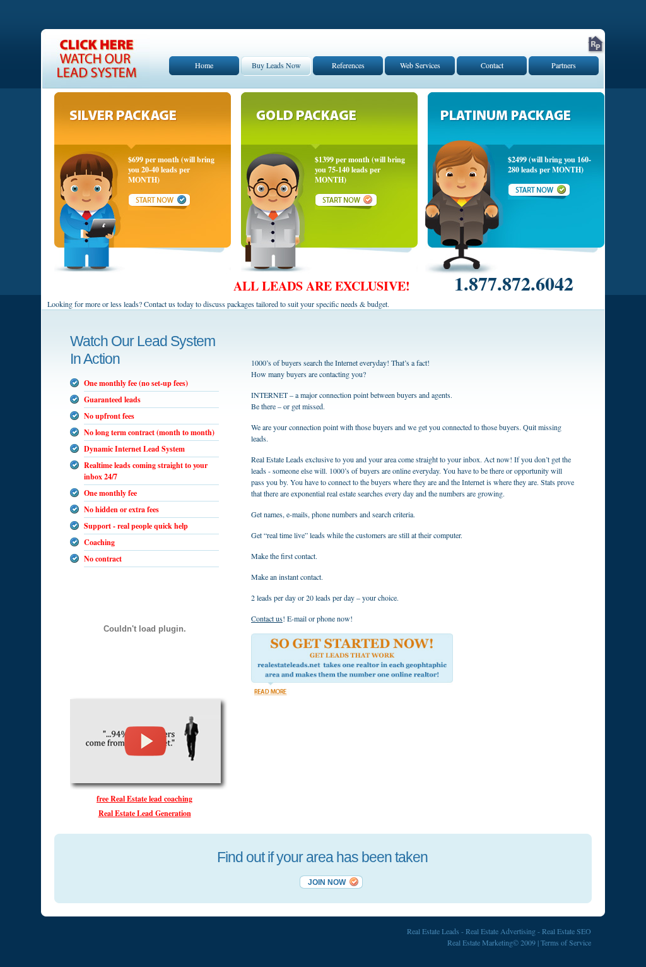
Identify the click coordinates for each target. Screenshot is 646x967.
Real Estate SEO (566, 931)
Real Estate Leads (433, 931)
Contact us (267, 618)
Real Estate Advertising (501, 931)
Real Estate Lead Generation (144, 813)
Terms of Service (566, 942)
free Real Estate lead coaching (144, 798)
